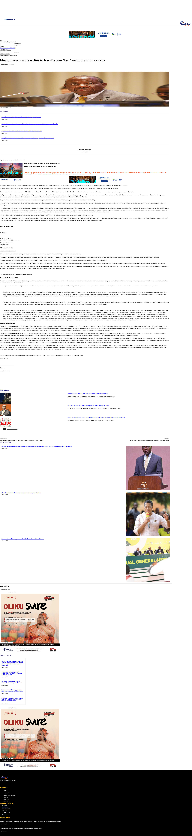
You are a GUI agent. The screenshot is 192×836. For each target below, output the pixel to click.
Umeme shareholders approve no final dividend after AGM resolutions (23, 539)
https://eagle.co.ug (84, 151)
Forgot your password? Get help (7, 48)
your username (17, 43)
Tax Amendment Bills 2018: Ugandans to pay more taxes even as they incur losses (88, 405)
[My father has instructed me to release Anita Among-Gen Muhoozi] (148, 514)
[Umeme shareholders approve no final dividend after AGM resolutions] (148, 560)
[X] (14, 19)
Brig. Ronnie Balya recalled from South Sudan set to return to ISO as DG (21, 440)
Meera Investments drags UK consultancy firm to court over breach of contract (88, 393)
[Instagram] (10, 19)
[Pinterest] (155, 67)
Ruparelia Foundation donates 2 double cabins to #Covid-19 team (149, 440)
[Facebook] (8, 19)
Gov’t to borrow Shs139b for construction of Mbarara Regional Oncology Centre (12, 673)
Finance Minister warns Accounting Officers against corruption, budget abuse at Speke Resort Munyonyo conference (37, 446)
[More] (166, 67)
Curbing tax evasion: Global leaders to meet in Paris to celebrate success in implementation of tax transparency (96, 417)
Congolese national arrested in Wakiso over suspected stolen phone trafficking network (28, 138)
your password (17, 44)
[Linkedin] (12, 19)
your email (16, 52)
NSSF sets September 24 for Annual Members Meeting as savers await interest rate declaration (30, 124)
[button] (71, 27)
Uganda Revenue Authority (12, 429)
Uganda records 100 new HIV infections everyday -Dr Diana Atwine (22, 131)
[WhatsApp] (160, 67)
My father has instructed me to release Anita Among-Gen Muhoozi (21, 117)
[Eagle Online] (185, 23)
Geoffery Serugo (4, 64)
